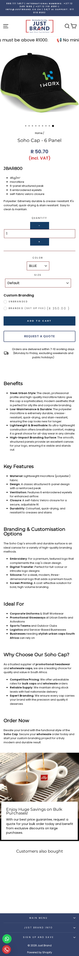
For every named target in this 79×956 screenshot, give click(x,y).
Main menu (38, 918)
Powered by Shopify (39, 952)
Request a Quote (39, 336)
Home (38, 133)
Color (38, 257)
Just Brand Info (38, 927)
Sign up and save (38, 937)
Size (38, 275)
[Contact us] (7, 938)
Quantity (39, 218)
